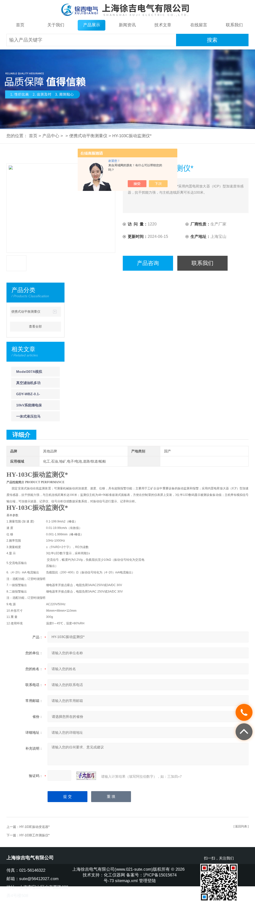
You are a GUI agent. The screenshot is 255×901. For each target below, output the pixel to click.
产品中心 (50, 135)
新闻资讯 (127, 25)
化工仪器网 (114, 875)
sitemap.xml (126, 880)
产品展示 (91, 25)
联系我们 (234, 25)
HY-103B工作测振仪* (34, 835)
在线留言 (198, 25)
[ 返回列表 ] (241, 826)
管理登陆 (147, 880)
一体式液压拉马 (28, 416)
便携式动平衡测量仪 (88, 135)
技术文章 (162, 25)
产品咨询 (148, 263)
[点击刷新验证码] (86, 776)
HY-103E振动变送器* (34, 827)
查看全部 (35, 326)
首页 (20, 25)
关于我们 (55, 25)
